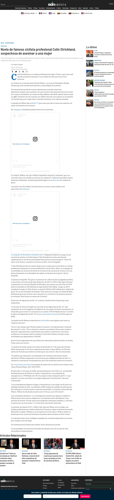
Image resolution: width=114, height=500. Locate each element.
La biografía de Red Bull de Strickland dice (27, 255)
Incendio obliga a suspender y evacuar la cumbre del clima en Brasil (103, 54)
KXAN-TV (34, 103)
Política (96, 70)
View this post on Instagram (21, 144)
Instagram (17, 110)
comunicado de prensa (50, 314)
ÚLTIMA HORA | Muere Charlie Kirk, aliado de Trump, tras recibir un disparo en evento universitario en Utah (74, 458)
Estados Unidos (9, 43)
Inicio (2, 43)
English (111, 4)
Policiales (4, 46)
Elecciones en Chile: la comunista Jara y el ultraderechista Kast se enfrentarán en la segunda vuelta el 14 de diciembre (104, 104)
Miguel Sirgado (18, 64)
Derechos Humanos (99, 80)
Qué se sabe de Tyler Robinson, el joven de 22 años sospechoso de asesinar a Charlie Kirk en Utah (31, 458)
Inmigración (97, 60)
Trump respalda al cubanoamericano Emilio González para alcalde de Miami (104, 94)
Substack (25, 189)
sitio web (56, 180)
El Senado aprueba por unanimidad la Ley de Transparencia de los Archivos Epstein (104, 74)
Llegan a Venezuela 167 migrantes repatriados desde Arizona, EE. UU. (104, 63)
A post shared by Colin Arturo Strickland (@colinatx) (35, 171)
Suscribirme (85, 496)
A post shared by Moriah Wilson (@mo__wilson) (35, 250)
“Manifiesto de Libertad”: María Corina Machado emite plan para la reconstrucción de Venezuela (104, 84)
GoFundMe (45, 320)
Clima (95, 50)
